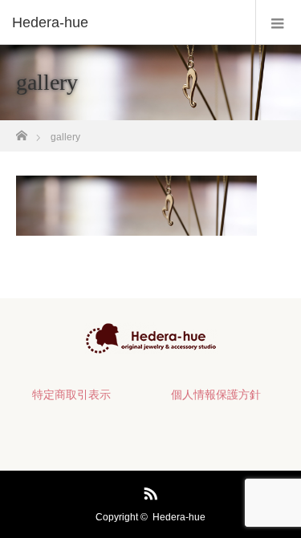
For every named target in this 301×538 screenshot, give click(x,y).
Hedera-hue (179, 517)
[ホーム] (21, 131)
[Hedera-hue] (126, 22)
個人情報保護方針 (216, 394)
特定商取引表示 (71, 394)
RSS (148, 491)
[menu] (278, 22)
